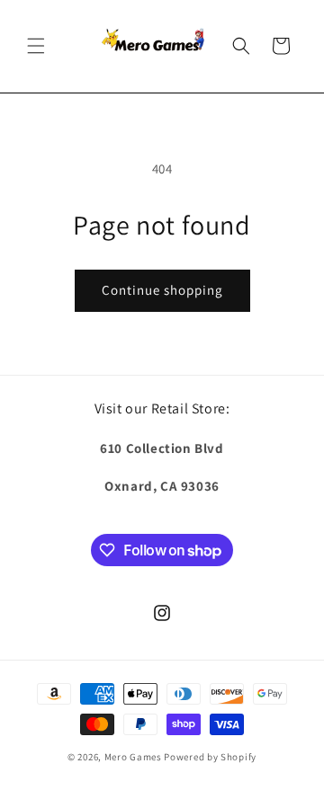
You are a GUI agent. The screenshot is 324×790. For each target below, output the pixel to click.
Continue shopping (162, 289)
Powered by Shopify (210, 756)
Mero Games (133, 756)
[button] (36, 46)
